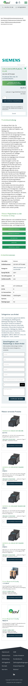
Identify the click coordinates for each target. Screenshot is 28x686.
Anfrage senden (16, 399)
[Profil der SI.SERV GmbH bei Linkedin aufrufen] (14, 674)
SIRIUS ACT (16, 335)
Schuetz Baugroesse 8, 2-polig (10, 581)
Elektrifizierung (6, 325)
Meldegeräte (14, 329)
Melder (20, 329)
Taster (11, 336)
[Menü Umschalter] (25, 2)
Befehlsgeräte (16, 320)
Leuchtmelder (6, 329)
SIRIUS (11, 335)
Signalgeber (5, 335)
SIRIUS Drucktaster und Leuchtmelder (13, 22)
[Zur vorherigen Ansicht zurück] (25, 69)
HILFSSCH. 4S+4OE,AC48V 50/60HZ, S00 (13, 506)
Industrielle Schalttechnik (16, 327)
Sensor (12, 333)
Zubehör (16, 336)
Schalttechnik (5, 333)
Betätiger (19, 321)
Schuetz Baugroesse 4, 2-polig (10, 619)
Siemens (17, 333)
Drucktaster (5, 323)
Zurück (14, 113)
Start (2, 18)
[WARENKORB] (19, 2)
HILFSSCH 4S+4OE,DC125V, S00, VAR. (12, 431)
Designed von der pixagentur (14, 682)
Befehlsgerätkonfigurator (9, 321)
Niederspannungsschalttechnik (11, 331)
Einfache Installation (15, 323)
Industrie (13, 325)
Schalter (22, 331)
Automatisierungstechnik (12, 318)
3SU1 (3, 318)
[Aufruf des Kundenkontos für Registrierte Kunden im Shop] (17, 3)
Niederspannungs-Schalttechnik (15, 20)
